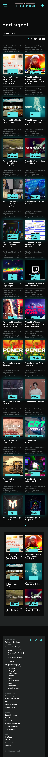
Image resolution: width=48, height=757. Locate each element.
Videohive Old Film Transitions (10, 441)
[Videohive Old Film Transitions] (13, 427)
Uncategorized (12, 436)
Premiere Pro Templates (12, 71)
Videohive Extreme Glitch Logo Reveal (33, 480)
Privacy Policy (10, 707)
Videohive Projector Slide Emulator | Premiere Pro (11, 163)
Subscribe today (11, 715)
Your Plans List (10, 718)
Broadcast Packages (35, 72)
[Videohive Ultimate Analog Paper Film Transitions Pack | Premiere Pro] (13, 64)
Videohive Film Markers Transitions (35, 162)
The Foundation (10, 743)
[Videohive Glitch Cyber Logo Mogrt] (13, 270)
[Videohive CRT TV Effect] (35, 427)
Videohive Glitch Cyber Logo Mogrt (12, 284)
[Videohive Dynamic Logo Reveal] (35, 505)
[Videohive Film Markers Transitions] (35, 148)
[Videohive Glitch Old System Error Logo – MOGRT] (35, 230)
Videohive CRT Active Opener (11, 402)
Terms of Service (11, 704)
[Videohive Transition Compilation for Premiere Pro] (13, 230)
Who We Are (9, 740)
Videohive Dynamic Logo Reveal (33, 519)
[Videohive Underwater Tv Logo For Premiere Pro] (35, 107)
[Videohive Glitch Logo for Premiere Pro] (35, 270)
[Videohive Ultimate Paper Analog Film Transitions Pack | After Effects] (35, 64)
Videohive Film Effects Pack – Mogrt (12, 121)
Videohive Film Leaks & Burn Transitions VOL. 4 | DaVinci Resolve (12, 324)
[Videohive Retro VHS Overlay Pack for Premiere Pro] (13, 189)
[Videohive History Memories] (13, 466)
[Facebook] (31, 640)
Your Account (10, 729)
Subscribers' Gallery (12, 723)
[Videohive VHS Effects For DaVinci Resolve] (35, 189)
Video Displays (12, 396)
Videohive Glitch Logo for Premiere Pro (34, 284)
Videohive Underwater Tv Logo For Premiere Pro (34, 122)
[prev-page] (21, 525)
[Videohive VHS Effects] (35, 389)
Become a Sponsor (12, 696)
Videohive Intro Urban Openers (12, 364)
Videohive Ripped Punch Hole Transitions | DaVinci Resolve (35, 324)
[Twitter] (41, 640)
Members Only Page (12, 699)
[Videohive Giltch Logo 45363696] (13, 505)
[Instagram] (36, 640)
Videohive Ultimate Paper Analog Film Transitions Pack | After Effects (35, 80)
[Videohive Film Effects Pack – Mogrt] (13, 107)
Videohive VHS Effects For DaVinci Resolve (34, 203)
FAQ (6, 702)
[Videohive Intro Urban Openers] (13, 350)
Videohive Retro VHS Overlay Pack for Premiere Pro (11, 204)
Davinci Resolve (34, 197)
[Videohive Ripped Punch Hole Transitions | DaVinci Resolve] (35, 309)
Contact (8, 745)
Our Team (8, 737)
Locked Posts (10, 721)
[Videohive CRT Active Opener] (13, 389)
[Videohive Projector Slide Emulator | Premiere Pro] (13, 148)
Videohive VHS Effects (34, 401)
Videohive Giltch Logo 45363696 (12, 519)
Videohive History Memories (10, 480)
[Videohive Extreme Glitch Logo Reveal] (35, 466)
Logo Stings (34, 474)
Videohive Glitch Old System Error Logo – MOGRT (33, 244)
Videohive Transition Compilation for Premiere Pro (11, 244)
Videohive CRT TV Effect (32, 441)
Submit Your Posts (11, 726)
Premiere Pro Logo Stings (35, 236)
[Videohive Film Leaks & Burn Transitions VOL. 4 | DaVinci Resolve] (13, 309)
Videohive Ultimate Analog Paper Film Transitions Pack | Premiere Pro (10, 80)
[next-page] (25, 525)
